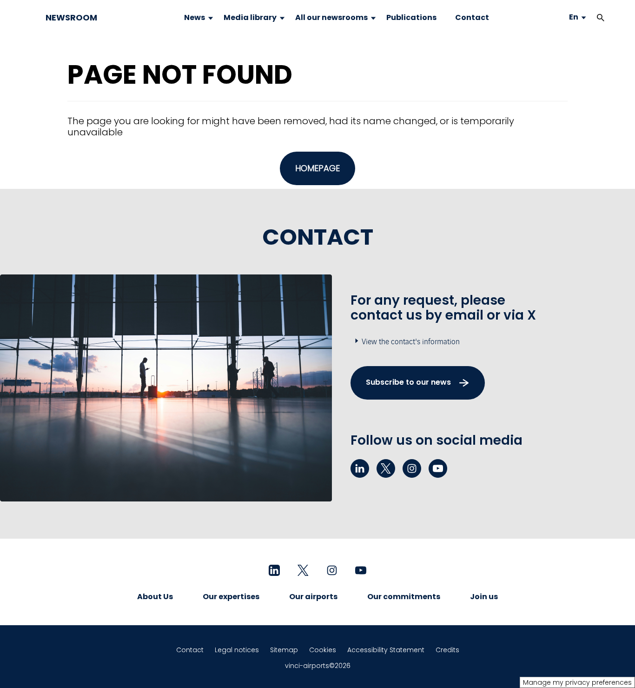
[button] (600, 17)
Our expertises (231, 596)
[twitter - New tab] (386, 468)
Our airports (313, 596)
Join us (484, 596)
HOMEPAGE (317, 168)
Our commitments (403, 596)
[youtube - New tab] (438, 468)
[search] (591, 17)
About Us (155, 596)
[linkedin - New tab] (360, 468)
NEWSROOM (71, 17)
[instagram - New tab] (412, 468)
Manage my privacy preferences (577, 682)
